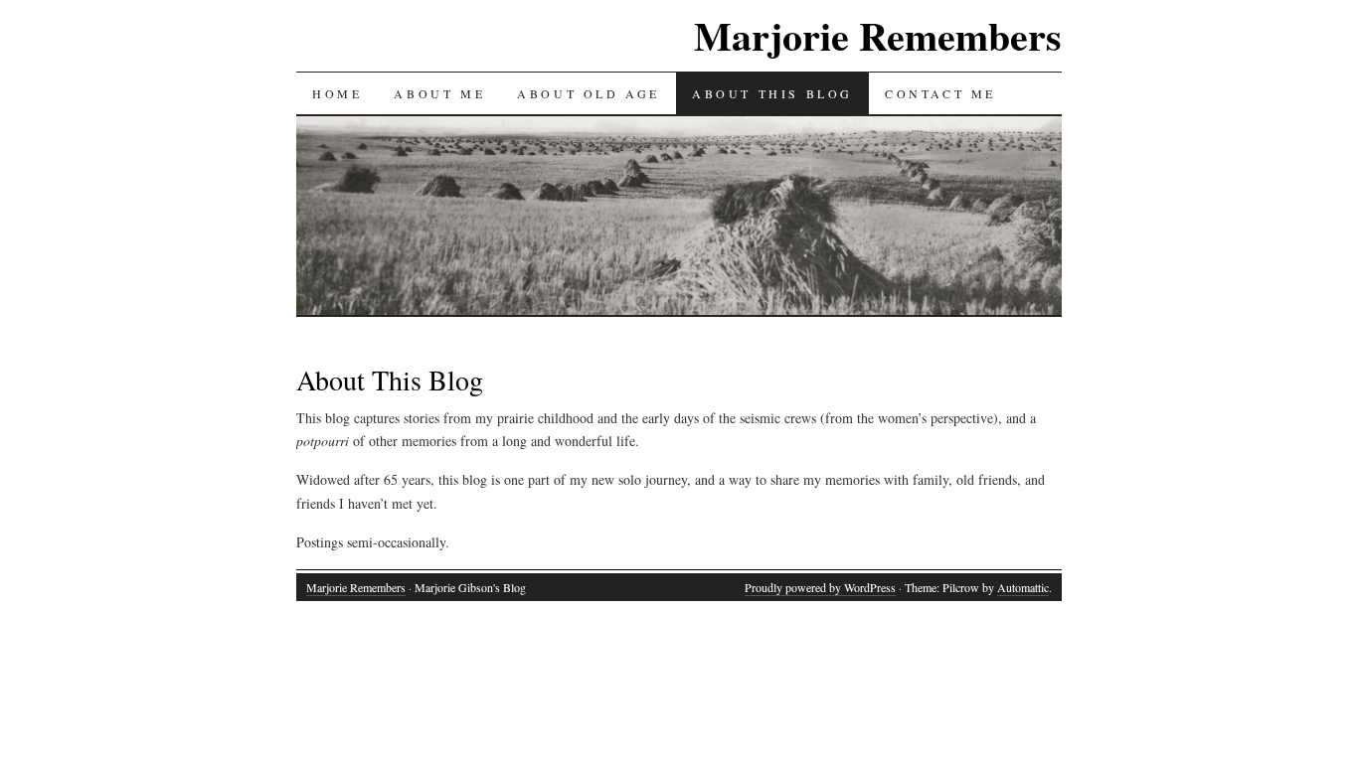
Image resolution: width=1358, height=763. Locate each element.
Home (337, 93)
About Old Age (588, 93)
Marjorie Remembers (878, 35)
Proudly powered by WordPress (820, 587)
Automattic (1023, 587)
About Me (439, 93)
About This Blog (772, 93)
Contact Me (940, 93)
